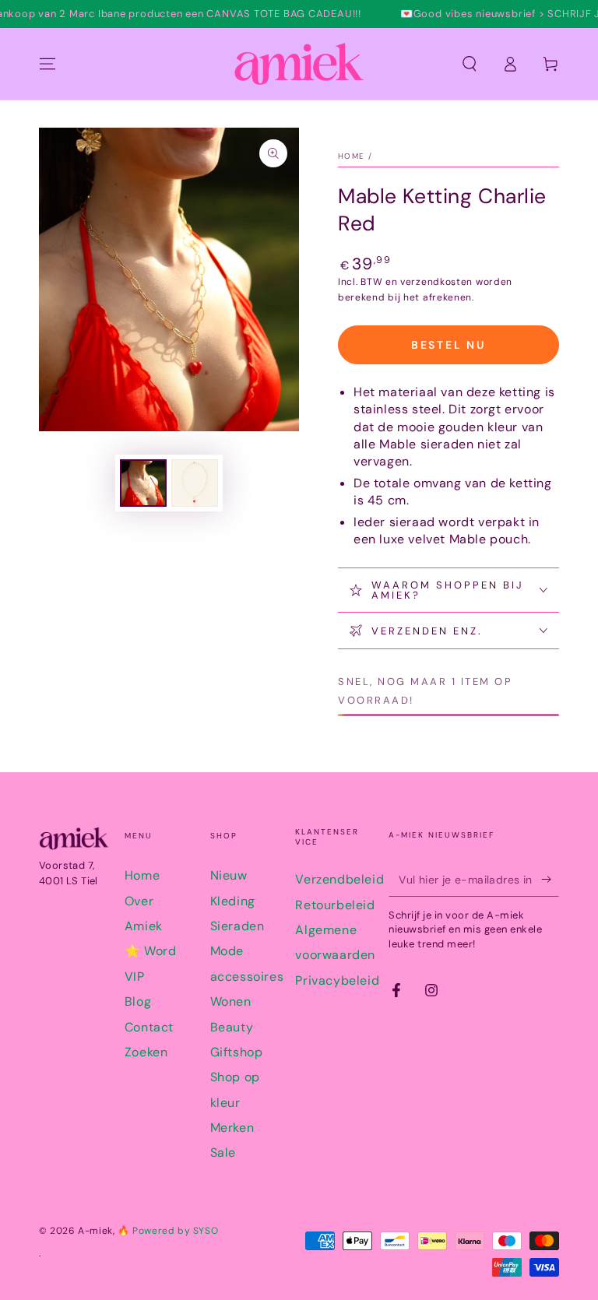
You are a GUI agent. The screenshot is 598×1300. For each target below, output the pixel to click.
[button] (469, 64)
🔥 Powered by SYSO (168, 1230)
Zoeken (146, 1052)
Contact (149, 1027)
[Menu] (47, 64)
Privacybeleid (337, 980)
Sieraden (237, 926)
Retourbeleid (335, 905)
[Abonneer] (550, 879)
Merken (232, 1127)
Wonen (231, 1001)
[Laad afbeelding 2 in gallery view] (194, 483)
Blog (138, 1001)
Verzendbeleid (339, 879)
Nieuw (229, 875)
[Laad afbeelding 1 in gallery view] (143, 483)
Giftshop (236, 1052)
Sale (223, 1152)
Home (351, 156)
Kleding (232, 901)
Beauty (232, 1027)
